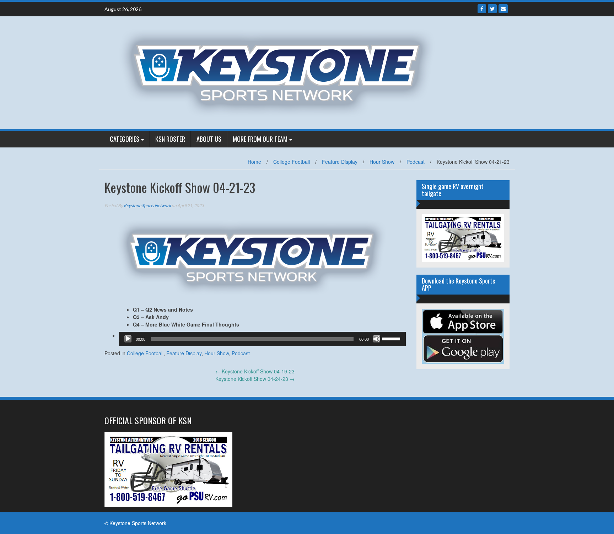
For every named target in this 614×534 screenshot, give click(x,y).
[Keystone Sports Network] (280, 71)
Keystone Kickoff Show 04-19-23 (255, 371)
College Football (291, 161)
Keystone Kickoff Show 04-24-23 (255, 378)
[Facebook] (482, 8)
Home (254, 161)
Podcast (415, 161)
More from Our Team (260, 139)
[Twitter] (492, 8)
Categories (124, 139)
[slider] (392, 338)
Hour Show (382, 161)
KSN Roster (170, 139)
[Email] (503, 8)
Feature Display (339, 161)
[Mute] (376, 338)
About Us (208, 139)
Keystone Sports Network (147, 205)
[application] (262, 339)
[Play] (127, 338)
